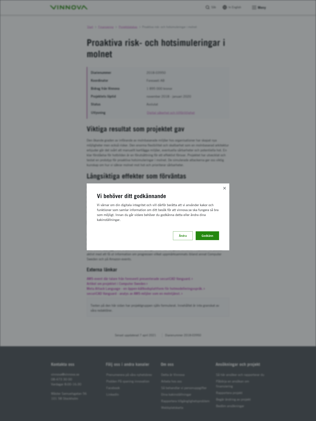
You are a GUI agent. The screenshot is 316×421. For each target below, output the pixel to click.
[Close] (224, 188)
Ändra (183, 236)
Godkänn (207, 236)
